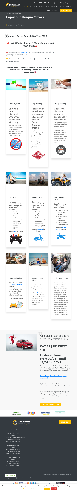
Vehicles (44, 6)
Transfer (54, 6)
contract (37, 293)
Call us (41, 3)
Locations (65, 6)
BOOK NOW (65, 422)
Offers (25, 6)
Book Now (67, 10)
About (32, 6)
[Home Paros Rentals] (13, 4)
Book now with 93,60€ (50, 404)
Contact (55, 10)
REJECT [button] (54, 489)
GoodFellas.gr (55, 474)
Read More (24, 489)
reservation (24, 52)
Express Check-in (16, 284)
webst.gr (68, 474)
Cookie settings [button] (10, 475)
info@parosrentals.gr (58, 3)
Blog (48, 10)
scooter (40, 229)
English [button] (67, 3)
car (15, 231)
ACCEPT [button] (46, 489)
